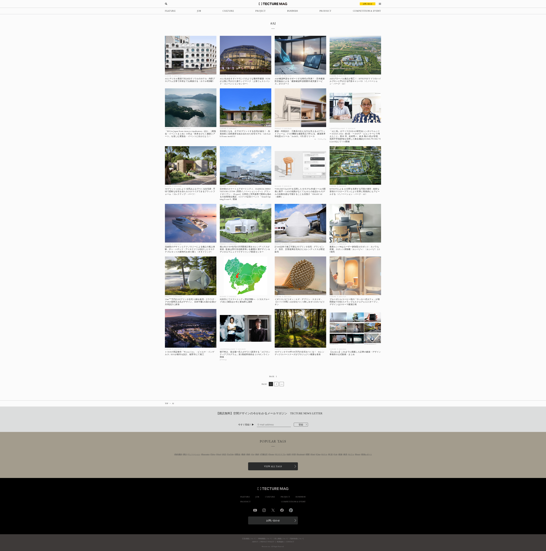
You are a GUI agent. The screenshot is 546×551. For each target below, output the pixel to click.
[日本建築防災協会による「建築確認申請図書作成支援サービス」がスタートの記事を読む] (300, 55)
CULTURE (228, 10)
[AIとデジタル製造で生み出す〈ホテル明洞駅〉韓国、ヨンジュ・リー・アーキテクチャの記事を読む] (190, 55)
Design (271, 454)
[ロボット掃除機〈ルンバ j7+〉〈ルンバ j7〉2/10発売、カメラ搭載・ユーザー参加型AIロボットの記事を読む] (355, 223)
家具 (345, 454)
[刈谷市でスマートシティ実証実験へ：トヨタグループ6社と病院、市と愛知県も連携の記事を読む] (245, 275)
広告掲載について (249, 538)
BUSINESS (292, 10)
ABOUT (255, 542)
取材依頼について (297, 538)
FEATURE (170, 10)
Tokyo (213, 454)
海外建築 (178, 454)
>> (282, 384)
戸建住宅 (264, 454)
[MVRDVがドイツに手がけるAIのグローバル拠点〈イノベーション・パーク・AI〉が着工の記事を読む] (355, 55)
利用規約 (280, 542)
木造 (224, 454)
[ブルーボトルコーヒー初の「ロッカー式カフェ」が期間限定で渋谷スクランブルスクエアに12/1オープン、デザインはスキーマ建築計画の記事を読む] (355, 275)
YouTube (231, 454)
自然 (289, 454)
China (318, 454)
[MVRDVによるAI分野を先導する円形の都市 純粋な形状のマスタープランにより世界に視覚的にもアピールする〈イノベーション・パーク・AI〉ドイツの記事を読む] (355, 165)
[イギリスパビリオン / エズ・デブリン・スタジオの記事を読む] (300, 275)
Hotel (313, 454)
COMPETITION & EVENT (367, 10)
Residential (301, 454)
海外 (248, 454)
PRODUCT (325, 10)
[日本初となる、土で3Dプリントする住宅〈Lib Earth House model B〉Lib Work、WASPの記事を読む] (245, 107)
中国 (294, 454)
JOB (199, 10)
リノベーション (194, 454)
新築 (340, 454)
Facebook (282, 510)
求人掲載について (281, 538)
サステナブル (281, 454)
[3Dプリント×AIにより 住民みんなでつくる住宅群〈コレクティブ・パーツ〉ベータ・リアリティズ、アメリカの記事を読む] (190, 165)
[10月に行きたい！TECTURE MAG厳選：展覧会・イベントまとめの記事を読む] (190, 107)
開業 (308, 454)
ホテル (324, 454)
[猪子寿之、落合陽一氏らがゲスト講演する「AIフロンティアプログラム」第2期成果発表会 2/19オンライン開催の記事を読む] (245, 328)
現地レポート (367, 454)
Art (253, 454)
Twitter (273, 510)
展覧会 (237, 454)
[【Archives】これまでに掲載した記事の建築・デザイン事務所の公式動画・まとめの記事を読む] (355, 328)
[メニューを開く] (380, 4)
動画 (243, 454)
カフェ (351, 454)
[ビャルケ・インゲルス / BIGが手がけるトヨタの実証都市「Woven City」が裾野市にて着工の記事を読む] (190, 328)
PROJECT (260, 10)
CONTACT (290, 542)
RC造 (331, 454)
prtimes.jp (223, 359)
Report (358, 454)
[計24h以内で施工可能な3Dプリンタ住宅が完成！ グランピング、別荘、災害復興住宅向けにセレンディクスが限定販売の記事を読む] (300, 223)
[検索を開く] (166, 4)
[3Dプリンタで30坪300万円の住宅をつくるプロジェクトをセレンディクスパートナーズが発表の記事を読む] (300, 328)
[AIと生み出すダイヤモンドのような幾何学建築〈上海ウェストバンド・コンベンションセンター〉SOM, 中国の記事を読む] (245, 55)
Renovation (206, 454)
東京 (185, 454)
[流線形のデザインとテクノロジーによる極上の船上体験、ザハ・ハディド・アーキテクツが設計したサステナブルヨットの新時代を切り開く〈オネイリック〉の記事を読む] (190, 223)
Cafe (335, 454)
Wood (219, 454)
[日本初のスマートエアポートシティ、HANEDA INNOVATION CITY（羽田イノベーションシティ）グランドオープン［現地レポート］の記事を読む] (245, 165)
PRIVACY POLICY (267, 542)
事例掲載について (265, 538)
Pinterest (291, 510)
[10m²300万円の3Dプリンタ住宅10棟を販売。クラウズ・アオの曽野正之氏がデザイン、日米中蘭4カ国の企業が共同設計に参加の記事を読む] (190, 275)
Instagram (264, 510)
